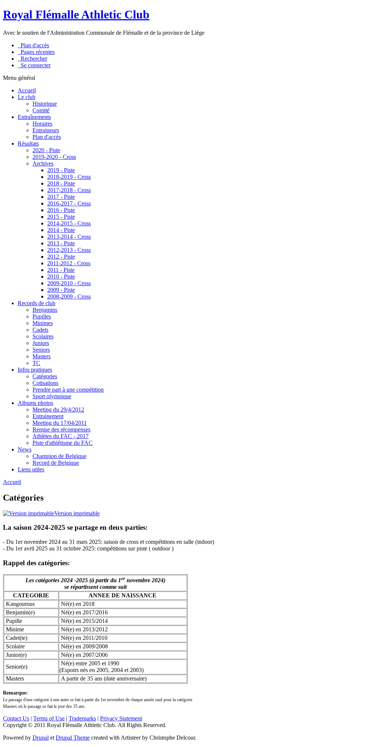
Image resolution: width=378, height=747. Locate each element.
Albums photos (35, 403)
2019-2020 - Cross (54, 157)
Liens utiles (31, 469)
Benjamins (44, 310)
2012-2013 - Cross (69, 250)
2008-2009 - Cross (69, 296)
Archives (43, 163)
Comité (40, 110)
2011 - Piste (61, 270)
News (24, 449)
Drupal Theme (73, 737)
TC (36, 363)
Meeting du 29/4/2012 (58, 409)
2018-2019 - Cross (69, 177)
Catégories (44, 376)
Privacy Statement (121, 718)
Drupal (40, 737)
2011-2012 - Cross (68, 263)
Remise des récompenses (61, 429)
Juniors (40, 343)
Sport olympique (51, 396)
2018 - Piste (61, 183)
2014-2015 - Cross (69, 223)
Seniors (41, 350)
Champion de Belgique (59, 456)
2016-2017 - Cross (69, 203)
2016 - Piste (61, 210)
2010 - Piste (61, 276)
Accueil (27, 90)
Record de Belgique (55, 463)
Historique (44, 103)
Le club (26, 97)
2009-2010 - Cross (69, 283)
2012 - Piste (61, 256)
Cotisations (45, 383)
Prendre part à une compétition (68, 389)
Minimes (42, 323)
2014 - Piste (61, 230)
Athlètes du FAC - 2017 (60, 436)
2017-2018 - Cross (69, 190)
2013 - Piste (61, 243)
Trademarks (82, 718)
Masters (41, 356)
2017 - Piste (61, 197)
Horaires (42, 123)
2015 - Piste (61, 217)
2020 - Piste (46, 150)
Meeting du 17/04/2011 (59, 423)
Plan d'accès (46, 137)
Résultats (28, 143)
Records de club (36, 303)
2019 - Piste (61, 170)
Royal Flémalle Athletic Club (76, 14)
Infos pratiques (35, 369)
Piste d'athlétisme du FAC (62, 443)
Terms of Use (49, 718)
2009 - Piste (61, 290)
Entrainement (47, 416)
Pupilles (41, 316)
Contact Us (16, 718)
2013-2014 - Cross (69, 236)
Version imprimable (77, 513)
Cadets (40, 330)
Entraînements (34, 117)
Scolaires (43, 336)
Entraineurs (45, 130)
